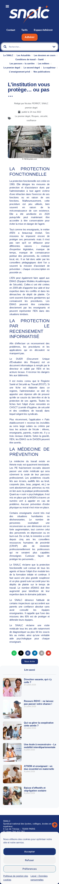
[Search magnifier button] (5, 46)
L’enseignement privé (19, 72)
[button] (14, 653)
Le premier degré (11, 67)
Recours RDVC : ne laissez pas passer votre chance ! (38, 702)
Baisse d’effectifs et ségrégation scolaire (35, 789)
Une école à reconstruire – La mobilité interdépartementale (40, 746)
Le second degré (32, 67)
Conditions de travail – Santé (29, 59)
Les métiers (43, 63)
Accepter (29, 851)
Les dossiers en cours (44, 55)
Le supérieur (49, 67)
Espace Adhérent (43, 30)
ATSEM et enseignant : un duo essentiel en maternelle (39, 767)
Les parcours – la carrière (22, 63)
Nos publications (42, 72)
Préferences (29, 868)
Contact (10, 30)
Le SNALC (8, 55)
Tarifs (24, 30)
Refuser (29, 860)
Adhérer (29, 37)
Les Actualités (23, 55)
